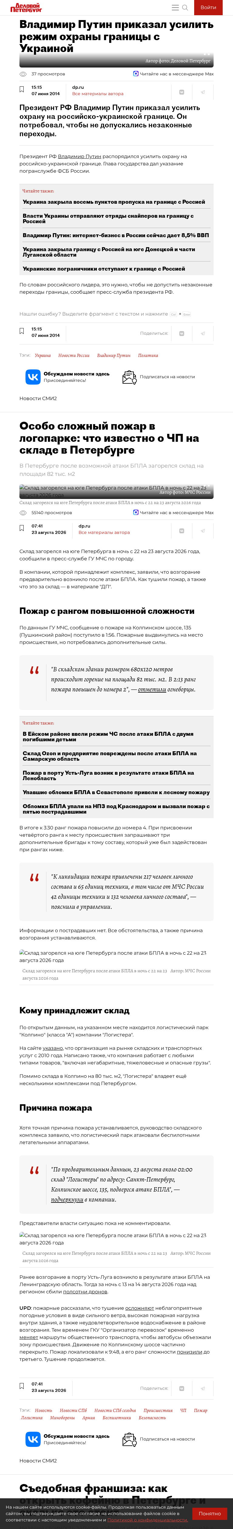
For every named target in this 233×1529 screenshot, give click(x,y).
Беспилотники (117, 1417)
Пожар (200, 1410)
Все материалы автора (97, 93)
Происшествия (158, 1410)
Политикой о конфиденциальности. (147, 1520)
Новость (43, 1410)
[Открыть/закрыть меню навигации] (175, 7)
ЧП (183, 1410)
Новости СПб (73, 1410)
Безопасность (152, 1417)
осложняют (139, 1308)
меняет (28, 1337)
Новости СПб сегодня (115, 1410)
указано (53, 1048)
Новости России (73, 355)
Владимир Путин (79, 156)
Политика (148, 355)
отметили (152, 689)
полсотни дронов (85, 1292)
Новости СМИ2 (38, 398)
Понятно (210, 1514)
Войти (208, 7)
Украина (43, 355)
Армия (89, 1417)
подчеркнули (67, 1199)
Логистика (31, 1417)
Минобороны (62, 1417)
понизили (189, 1352)
